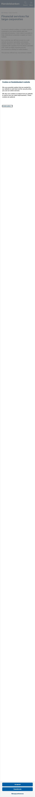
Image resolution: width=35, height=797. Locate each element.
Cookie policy (7, 106)
